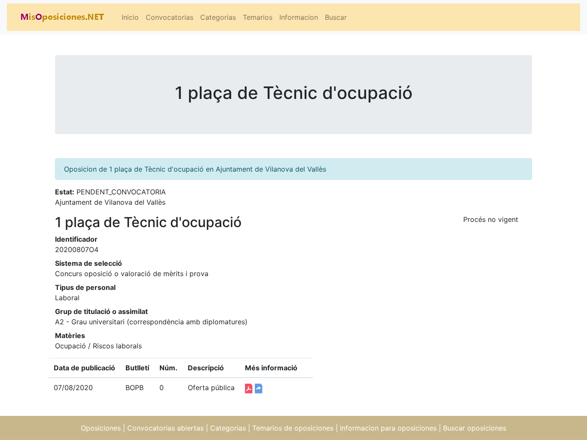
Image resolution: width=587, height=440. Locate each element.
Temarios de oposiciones (292, 428)
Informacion (298, 17)
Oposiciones (101, 428)
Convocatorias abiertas (165, 428)
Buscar (336, 17)
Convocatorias (169, 17)
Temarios (257, 17)
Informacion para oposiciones (388, 428)
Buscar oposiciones (474, 428)
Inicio (130, 17)
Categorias (218, 17)
